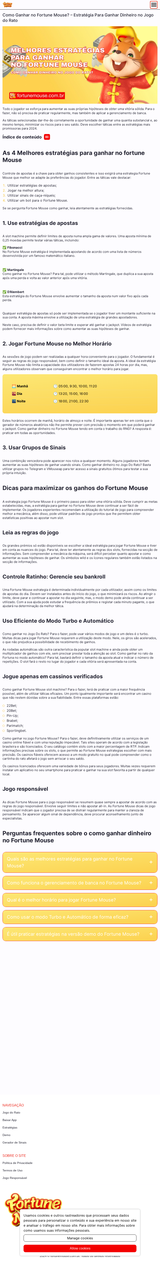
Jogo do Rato (11, 1112)
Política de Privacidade (17, 1163)
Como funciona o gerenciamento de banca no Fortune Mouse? (74, 882)
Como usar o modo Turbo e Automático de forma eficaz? (67, 917)
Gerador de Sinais (14, 1142)
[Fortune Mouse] (7, 4)
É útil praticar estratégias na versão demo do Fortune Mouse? (73, 934)
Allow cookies (80, 1248)
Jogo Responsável (14, 1178)
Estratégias (9, 1127)
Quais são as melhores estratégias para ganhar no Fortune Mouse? (69, 862)
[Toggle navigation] (154, 5)
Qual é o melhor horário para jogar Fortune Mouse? (61, 900)
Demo (6, 1135)
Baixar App (9, 1120)
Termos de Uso (12, 1170)
